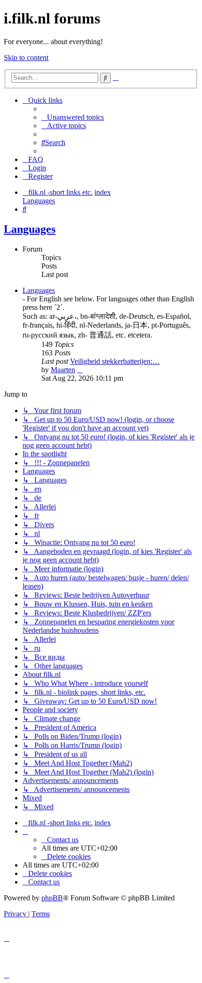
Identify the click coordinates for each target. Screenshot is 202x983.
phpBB (52, 898)
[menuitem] (72, 117)
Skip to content (26, 57)
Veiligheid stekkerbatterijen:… (115, 361)
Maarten (63, 370)
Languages (29, 229)
